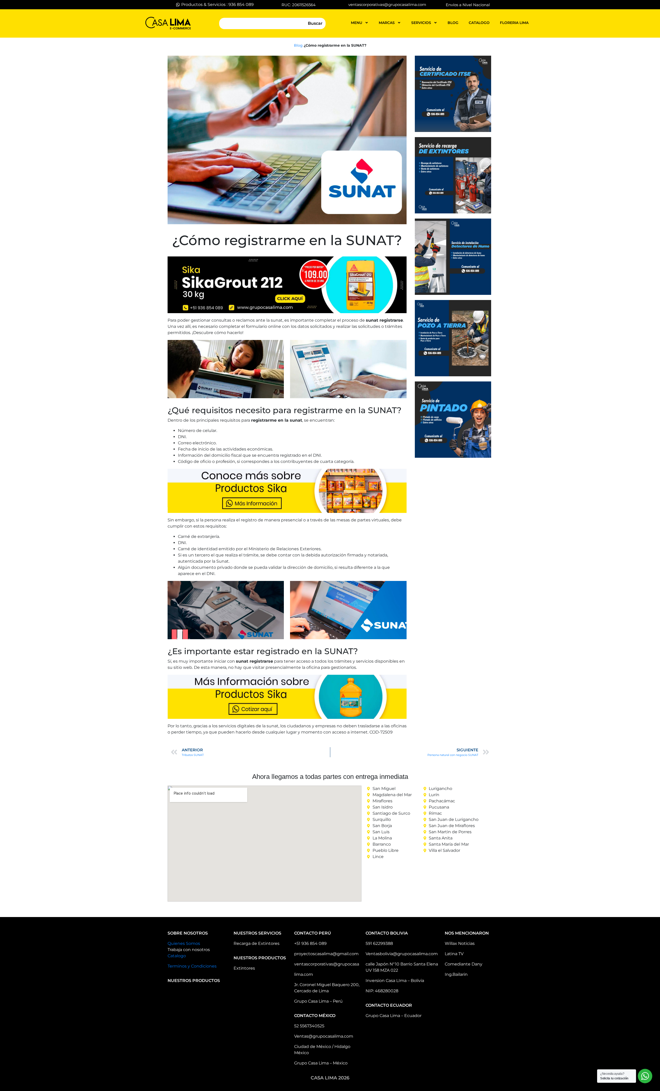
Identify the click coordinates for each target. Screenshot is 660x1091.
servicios (421, 22)
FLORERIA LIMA (514, 22)
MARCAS (387, 22)
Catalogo (177, 955)
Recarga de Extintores (256, 943)
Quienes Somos (184, 943)
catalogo (479, 22)
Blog (298, 45)
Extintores (244, 968)
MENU (356, 22)
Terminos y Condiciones (192, 966)
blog (453, 22)
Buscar (315, 23)
